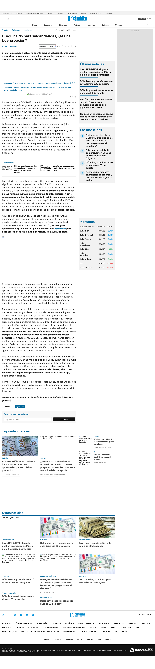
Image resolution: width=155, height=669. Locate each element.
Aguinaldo (60, 228)
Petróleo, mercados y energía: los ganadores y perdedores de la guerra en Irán (99, 176)
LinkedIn (21, 615)
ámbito (5, 30)
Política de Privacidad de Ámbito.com (40, 632)
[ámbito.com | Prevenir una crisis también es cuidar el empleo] (85, 458)
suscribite (142, 18)
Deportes (33, 627)
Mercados (104, 623)
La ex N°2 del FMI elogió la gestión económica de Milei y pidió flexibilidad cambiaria (95, 72)
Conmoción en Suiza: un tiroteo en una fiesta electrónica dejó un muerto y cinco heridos (96, 116)
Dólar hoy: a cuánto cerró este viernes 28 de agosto (99, 165)
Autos (93, 627)
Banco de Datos (86, 623)
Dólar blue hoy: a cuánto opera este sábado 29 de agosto (95, 581)
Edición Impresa (51, 627)
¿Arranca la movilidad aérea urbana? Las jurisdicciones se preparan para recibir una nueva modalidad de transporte (57, 466)
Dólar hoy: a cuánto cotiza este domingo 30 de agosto (96, 91)
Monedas (83, 226)
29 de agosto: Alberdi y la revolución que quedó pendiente (104, 441)
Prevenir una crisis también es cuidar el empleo (102, 457)
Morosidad (109, 13)
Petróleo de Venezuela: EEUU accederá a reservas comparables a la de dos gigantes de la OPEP (96, 103)
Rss (137, 627)
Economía (48, 25)
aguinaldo (28, 30)
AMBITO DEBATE (99, 639)
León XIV (50, 13)
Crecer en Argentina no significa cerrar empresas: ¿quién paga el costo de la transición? (39, 83)
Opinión (105, 25)
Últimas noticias (24, 623)
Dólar (34, 25)
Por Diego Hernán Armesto (102, 447)
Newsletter (150, 24)
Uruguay (119, 25)
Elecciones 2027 (95, 13)
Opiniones (16, 30)
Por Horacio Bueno (100, 462)
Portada (6, 623)
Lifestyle (145, 623)
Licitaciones (121, 632)
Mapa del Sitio (9, 632)
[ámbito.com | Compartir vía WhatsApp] (59, 46)
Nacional (7, 627)
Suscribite (64, 419)
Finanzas (63, 25)
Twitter (3, 615)
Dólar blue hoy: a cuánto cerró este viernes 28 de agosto (18, 581)
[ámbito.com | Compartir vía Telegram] (71, 46)
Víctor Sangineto (11, 46)
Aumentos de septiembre (34, 13)
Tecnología (125, 627)
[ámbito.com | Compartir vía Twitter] (65, 46)
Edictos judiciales (89, 632)
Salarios (60, 13)
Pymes (83, 13)
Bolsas (91, 226)
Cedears (110, 226)
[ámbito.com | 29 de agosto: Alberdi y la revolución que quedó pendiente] (85, 442)
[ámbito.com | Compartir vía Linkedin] (68, 46)
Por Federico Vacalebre (10, 474)
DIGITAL (52, 639)
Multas (107, 632)
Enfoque (19, 13)
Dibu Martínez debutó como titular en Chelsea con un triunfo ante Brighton (98, 154)
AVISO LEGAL (69, 632)
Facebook (9, 615)
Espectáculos (108, 627)
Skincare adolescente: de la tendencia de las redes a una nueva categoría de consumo (26, 169)
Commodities (100, 226)
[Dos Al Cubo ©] (141, 650)
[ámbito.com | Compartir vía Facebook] (62, 46)
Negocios (91, 25)
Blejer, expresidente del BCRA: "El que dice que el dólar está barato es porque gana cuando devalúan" (99, 141)
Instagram (15, 615)
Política (77, 25)
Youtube (27, 615)
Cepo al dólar (72, 13)
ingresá (149, 18)
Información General (74, 627)
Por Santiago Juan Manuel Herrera (52, 474)
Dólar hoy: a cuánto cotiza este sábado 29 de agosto (56, 602)
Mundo (20, 627)
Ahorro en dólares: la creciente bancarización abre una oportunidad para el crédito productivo (18, 466)
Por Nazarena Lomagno (48, 592)
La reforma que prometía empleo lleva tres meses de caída (64, 168)
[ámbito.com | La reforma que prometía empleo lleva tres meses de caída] (45, 168)
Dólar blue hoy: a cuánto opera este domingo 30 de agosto (96, 82)
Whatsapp (33, 615)
